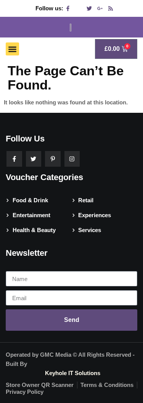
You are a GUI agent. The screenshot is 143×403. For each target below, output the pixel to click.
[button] (12, 49)
